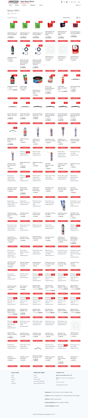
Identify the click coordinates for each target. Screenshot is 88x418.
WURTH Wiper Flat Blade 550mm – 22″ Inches (11, 140)
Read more (12, 70)
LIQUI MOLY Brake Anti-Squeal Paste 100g (11, 165)
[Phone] (69, 2)
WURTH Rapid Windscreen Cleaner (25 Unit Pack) (49, 88)
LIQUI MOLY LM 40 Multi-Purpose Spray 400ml (75, 215)
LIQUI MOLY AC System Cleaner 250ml (36, 141)
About (35, 375)
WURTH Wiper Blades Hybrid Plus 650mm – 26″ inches (75, 115)
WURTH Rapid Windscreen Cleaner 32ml (62, 88)
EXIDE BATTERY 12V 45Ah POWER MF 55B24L (49, 33)
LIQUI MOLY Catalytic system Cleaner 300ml (62, 165)
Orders (13, 381)
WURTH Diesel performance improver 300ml (36, 189)
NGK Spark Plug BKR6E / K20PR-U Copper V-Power (11, 311)
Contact (35, 377)
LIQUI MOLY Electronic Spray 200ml (74, 189)
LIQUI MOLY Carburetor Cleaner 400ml (49, 165)
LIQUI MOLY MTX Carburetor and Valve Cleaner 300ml (12, 239)
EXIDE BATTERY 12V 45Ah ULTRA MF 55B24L (62, 33)
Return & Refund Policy (39, 383)
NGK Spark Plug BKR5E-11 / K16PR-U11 (49, 287)
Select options (75, 98)
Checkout (13, 383)
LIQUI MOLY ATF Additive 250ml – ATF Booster (62, 141)
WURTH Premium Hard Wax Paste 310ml (36, 92)
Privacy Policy (37, 379)
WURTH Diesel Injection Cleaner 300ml (24, 189)
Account (13, 379)
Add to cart (25, 70)
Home (10, 5)
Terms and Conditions (39, 381)
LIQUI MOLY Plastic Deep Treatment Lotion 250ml (11, 263)
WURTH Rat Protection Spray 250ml (61, 358)
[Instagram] (67, 2)
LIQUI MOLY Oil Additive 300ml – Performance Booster (63, 239)
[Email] (72, 2)
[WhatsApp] (64, 2)
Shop (12, 377)
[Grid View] (77, 18)
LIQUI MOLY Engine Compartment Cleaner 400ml (12, 215)
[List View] (80, 18)
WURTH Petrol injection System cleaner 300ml (74, 239)
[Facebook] (61, 2)
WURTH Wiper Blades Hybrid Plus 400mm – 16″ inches (50, 115)
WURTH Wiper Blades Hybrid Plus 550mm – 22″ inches (63, 115)
